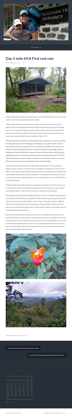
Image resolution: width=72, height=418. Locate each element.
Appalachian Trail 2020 (20, 335)
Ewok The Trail (16, 413)
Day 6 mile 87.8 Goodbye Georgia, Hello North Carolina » (46, 355)
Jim (23, 62)
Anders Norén (56, 413)
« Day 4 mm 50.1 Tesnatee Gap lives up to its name (23, 348)
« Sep (7, 402)
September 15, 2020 (13, 62)
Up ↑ (64, 413)
